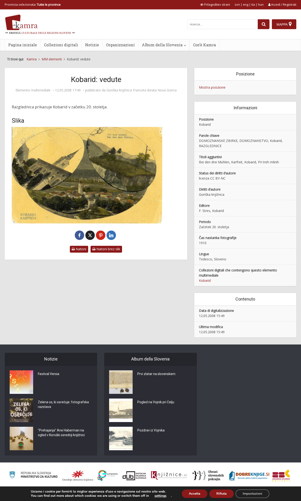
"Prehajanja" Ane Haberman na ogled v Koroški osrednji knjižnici (61, 432)
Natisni (80, 249)
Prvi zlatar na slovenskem (156, 374)
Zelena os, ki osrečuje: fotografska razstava (63, 404)
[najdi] (263, 24)
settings (160, 496)
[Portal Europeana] (108, 475)
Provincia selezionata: (33, 4)
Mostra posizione (212, 87)
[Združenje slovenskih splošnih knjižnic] (169, 475)
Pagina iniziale (22, 44)
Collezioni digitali (61, 44)
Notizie (92, 44)
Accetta (194, 493)
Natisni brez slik (107, 249)
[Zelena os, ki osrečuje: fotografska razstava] (21, 410)
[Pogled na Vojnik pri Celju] (121, 410)
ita (253, 4)
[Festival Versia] (21, 382)
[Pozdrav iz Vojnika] (121, 438)
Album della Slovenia (162, 44)
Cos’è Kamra (204, 44)
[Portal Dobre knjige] (249, 475)
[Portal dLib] (134, 475)
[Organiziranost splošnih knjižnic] (78, 475)
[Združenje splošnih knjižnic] (281, 475)
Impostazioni (252, 493)
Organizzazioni (120, 44)
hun (261, 4)
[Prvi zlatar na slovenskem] (121, 382)
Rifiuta (221, 493)
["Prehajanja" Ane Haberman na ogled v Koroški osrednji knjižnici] (21, 438)
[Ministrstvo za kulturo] (33, 475)
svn (237, 4)
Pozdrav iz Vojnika (151, 430)
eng (245, 4)
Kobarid (205, 280)
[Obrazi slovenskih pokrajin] (208, 475)
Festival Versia (48, 374)
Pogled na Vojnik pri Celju (155, 402)
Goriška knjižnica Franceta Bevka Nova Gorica (142, 90)
